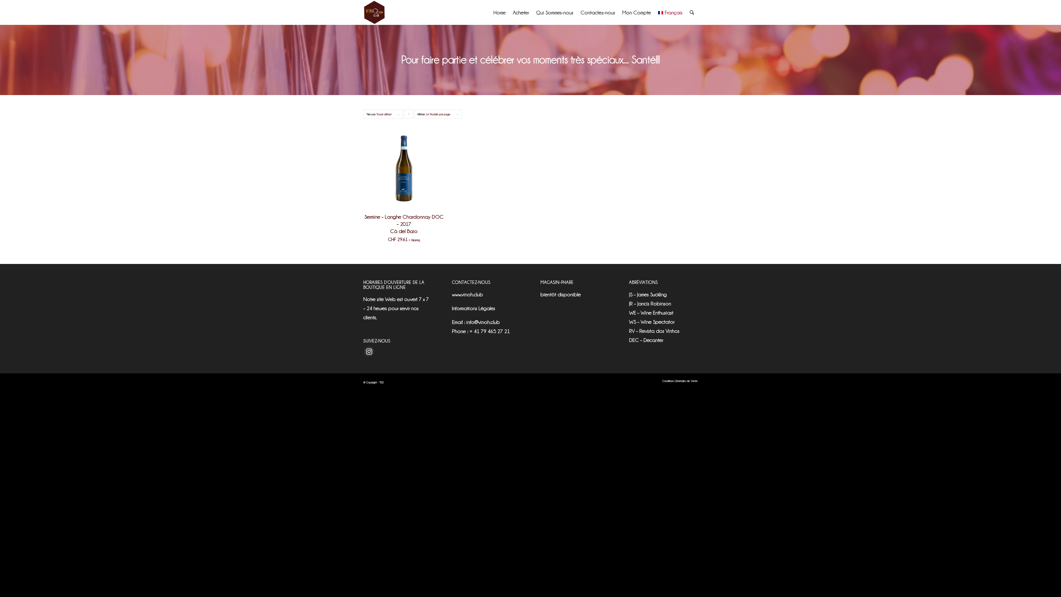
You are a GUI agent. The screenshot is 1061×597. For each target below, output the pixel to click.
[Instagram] (369, 351)
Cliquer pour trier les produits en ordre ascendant (408, 116)
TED (381, 382)
